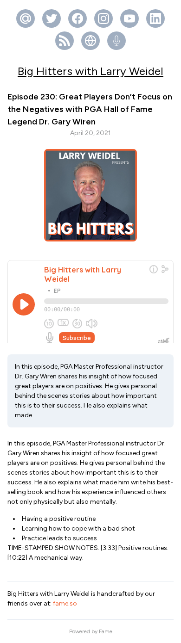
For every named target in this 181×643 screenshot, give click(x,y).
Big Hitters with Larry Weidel (90, 71)
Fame (105, 631)
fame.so (65, 603)
